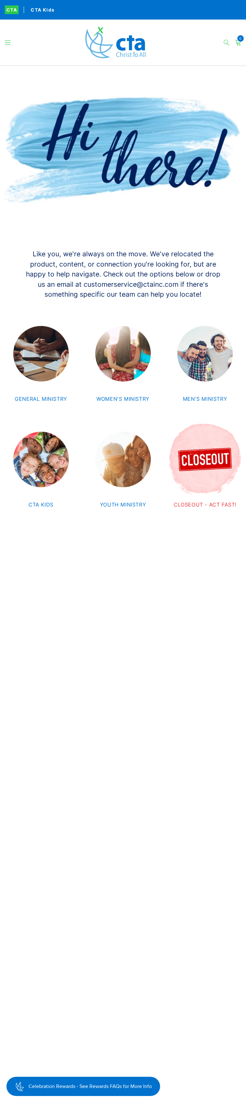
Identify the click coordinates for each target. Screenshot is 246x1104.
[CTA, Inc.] (123, 42)
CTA (11, 9)
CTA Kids (42, 9)
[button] (8, 42)
